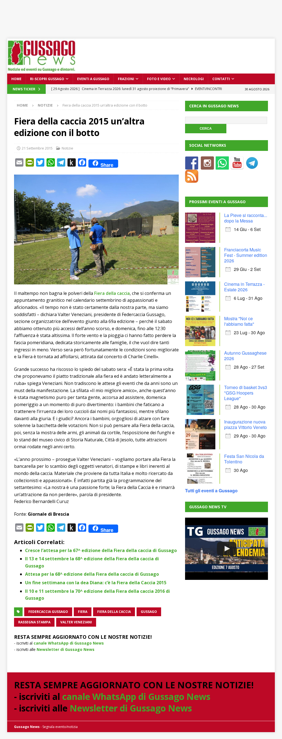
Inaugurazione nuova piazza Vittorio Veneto (245, 424)
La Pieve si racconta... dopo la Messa (245, 218)
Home (16, 79)
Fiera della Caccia (114, 611)
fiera (82, 611)
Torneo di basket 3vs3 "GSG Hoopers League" (245, 392)
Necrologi (194, 79)
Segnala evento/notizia (60, 726)
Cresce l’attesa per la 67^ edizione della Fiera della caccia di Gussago (101, 550)
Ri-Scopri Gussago (47, 79)
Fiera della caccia (112, 293)
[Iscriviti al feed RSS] (191, 179)
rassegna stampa (34, 622)
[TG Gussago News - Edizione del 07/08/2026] (226, 549)
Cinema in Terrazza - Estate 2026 (244, 287)
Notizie (67, 148)
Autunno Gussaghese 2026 (245, 356)
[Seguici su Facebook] (191, 166)
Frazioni (126, 79)
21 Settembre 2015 (37, 148)
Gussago (149, 611)
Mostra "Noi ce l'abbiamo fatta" (239, 321)
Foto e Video (159, 79)
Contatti (221, 79)
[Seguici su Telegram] (252, 166)
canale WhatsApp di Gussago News (69, 643)
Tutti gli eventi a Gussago (211, 490)
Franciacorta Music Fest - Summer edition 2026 (245, 255)
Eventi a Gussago (93, 79)
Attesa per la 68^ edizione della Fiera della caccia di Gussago (92, 574)
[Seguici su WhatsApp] (222, 166)
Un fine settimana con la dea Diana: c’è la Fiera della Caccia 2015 (95, 583)
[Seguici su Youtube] (237, 166)
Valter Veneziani (76, 622)
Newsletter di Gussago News (65, 649)
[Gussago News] (41, 70)
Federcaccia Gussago (48, 611)
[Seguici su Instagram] (207, 166)
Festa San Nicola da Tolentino (244, 459)
